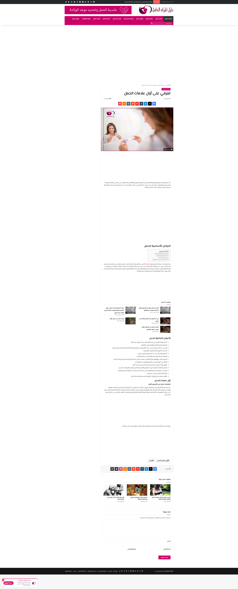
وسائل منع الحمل (129, 19)
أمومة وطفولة (86, 19)
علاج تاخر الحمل (117, 19)
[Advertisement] (182, 39)
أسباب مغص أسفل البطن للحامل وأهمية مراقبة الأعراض (161, 498)
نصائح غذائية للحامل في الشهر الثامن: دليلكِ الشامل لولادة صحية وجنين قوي (133, 2)
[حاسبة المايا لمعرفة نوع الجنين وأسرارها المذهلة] (137, 490)
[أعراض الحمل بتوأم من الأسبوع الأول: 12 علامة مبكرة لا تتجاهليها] (165, 310)
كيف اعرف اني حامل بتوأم (117, 319)
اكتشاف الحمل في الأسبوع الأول (159, 259)
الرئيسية (167, 85)
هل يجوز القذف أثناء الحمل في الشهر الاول (115, 498)
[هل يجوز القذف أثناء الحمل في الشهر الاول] (114, 490)
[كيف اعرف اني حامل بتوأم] (130, 320)
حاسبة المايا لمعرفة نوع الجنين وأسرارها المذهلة (138, 498)
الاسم (169, 541)
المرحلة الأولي (146, 264)
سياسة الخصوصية (92, 571)
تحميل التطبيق (8, 583)
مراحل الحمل (158, 19)
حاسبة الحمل (106, 19)
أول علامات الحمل (162, 257)
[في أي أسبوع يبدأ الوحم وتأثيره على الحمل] (165, 320)
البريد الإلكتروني (167, 549)
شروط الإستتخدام (102, 571)
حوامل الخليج (75, 19)
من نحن (75, 571)
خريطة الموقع (68, 571)
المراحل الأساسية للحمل (161, 253)
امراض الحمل (139, 19)
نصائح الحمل (149, 19)
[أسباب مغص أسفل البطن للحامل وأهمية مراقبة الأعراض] (160, 490)
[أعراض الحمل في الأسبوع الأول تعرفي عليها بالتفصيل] (165, 329)
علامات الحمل (168, 19)
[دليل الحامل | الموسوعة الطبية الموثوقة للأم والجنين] (156, 9)
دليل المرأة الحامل (82, 571)
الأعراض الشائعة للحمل (161, 255)
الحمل (151, 460)
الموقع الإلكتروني (131, 549)
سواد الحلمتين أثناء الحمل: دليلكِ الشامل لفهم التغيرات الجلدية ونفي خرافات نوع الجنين (114, 310)
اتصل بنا (110, 571)
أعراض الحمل (96, 19)
